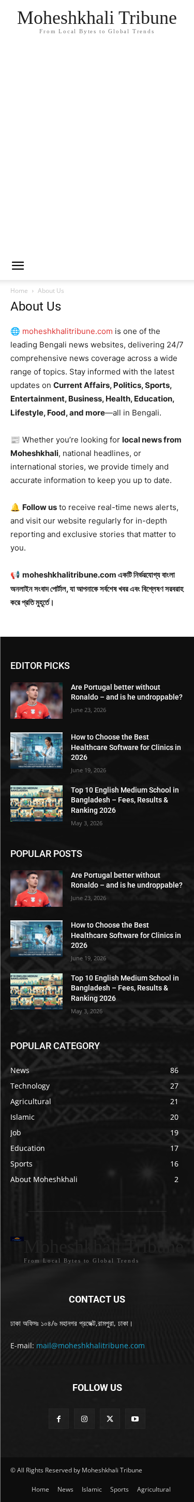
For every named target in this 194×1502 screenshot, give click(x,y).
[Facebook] (59, 1419)
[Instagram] (84, 1419)
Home (19, 290)
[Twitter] (110, 1419)
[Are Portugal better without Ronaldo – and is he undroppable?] (36, 700)
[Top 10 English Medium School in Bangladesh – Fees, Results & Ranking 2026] (36, 803)
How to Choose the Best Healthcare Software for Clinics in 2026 (126, 747)
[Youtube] (135, 1419)
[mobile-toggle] (17, 266)
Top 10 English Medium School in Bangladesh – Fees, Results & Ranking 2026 (125, 800)
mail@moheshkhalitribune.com (90, 1345)
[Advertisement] (97, 149)
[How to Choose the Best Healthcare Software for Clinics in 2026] (36, 750)
